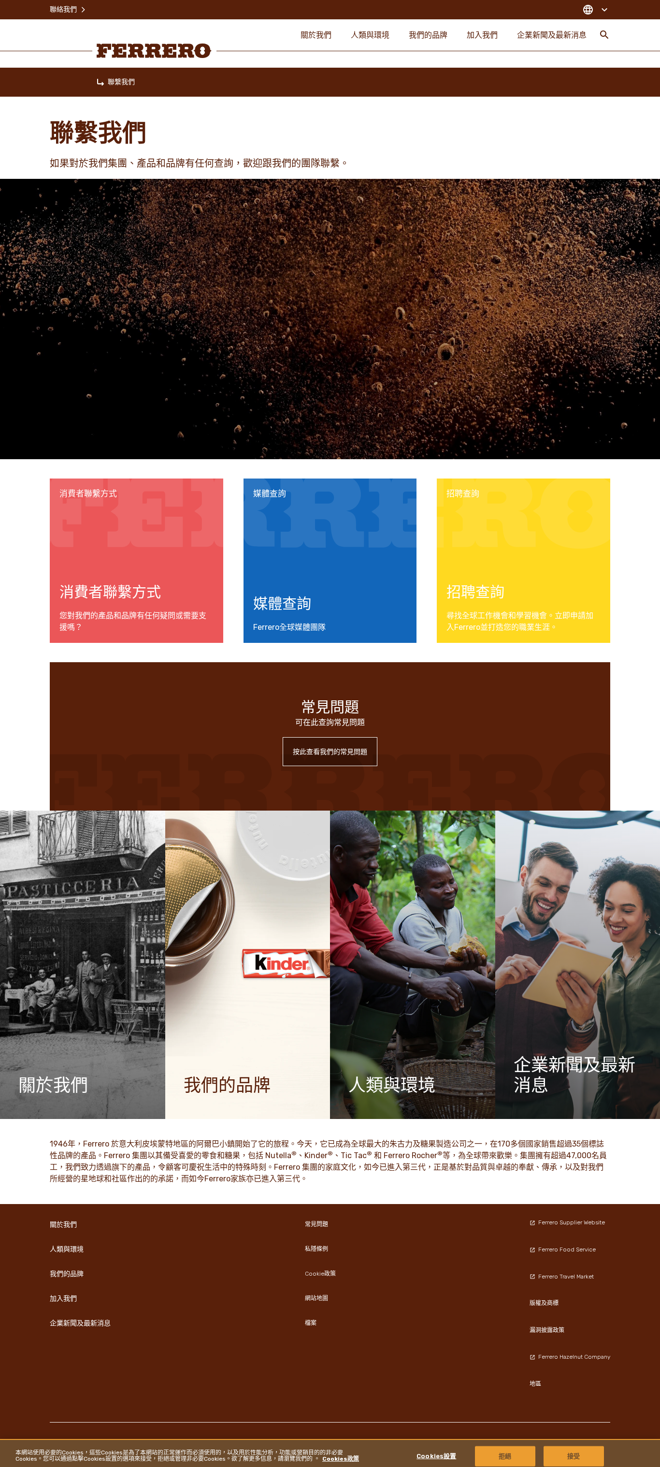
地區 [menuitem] (535, 1383)
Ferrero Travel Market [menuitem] (566, 1276)
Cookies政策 (340, 1458)
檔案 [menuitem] (310, 1323)
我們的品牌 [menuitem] (428, 35)
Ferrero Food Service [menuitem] (567, 1249)
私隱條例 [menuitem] (316, 1249)
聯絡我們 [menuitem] (63, 9)
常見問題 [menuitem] (316, 1224)
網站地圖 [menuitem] (316, 1298)
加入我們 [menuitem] (482, 35)
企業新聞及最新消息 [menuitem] (552, 35)
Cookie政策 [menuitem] (320, 1273)
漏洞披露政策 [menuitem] (547, 1330)
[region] (330, 1453)
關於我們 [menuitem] (316, 35)
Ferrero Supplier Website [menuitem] (571, 1222)
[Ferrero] (154, 51)
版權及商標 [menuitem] (544, 1303)
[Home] (100, 82)
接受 (573, 1455)
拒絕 (505, 1455)
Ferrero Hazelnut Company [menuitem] (574, 1356)
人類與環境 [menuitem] (370, 35)
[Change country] (595, 9)
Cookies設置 (436, 1455)
